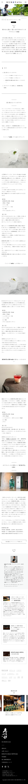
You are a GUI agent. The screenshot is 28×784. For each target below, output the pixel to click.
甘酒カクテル (4, 680)
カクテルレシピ (12, 670)
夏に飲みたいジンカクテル (10, 72)
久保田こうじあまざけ (11, 439)
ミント (15, 677)
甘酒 (22, 677)
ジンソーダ (4, 673)
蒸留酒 (9, 680)
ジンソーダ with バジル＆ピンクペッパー (14, 75)
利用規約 (4, 756)
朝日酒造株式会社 (6, 741)
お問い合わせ (5, 751)
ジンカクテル (18, 670)
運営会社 (4, 748)
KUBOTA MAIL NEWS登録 (10, 754)
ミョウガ (10, 677)
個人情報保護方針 (6, 759)
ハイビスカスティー (10, 673)
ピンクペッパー (4, 677)
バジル (17, 673)
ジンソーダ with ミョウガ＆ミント (12, 77)
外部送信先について (7, 762)
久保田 (18, 677)
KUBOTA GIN (5, 670)
